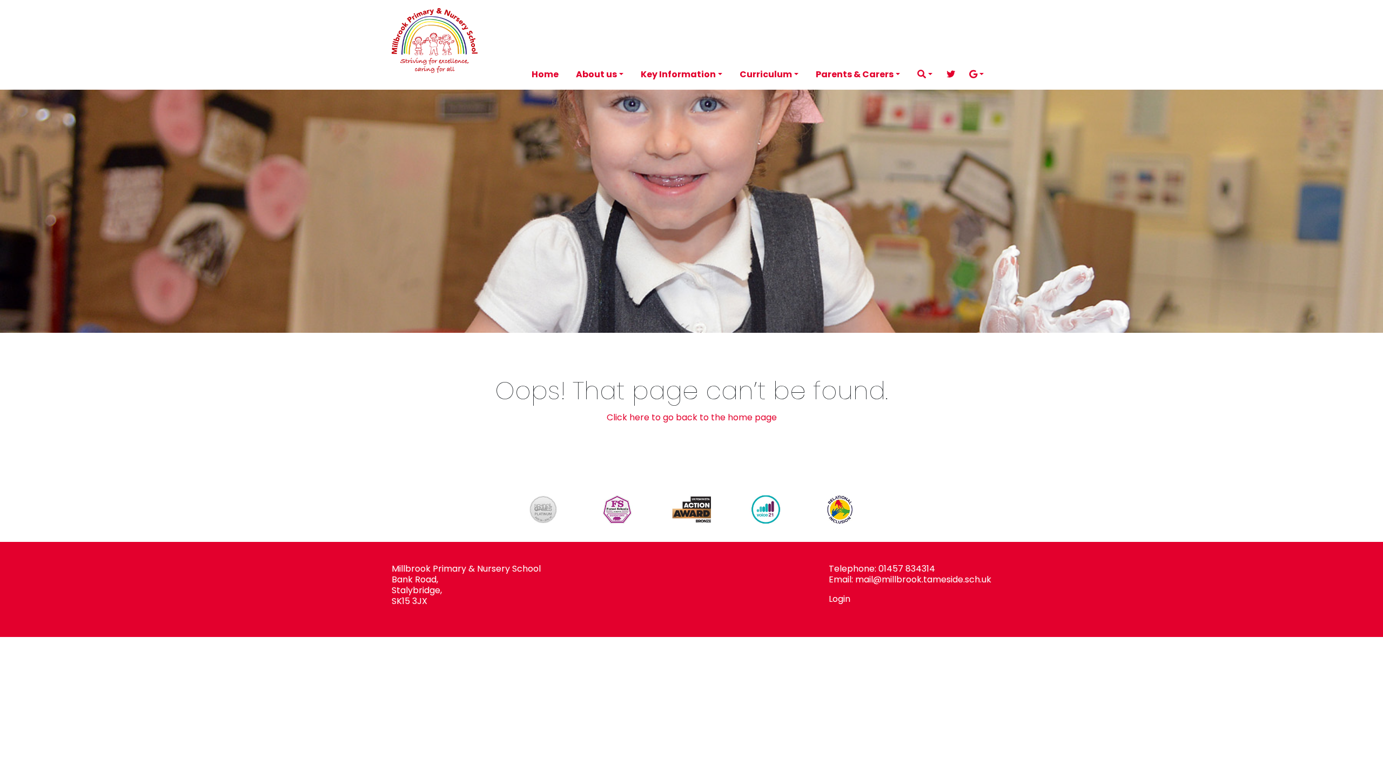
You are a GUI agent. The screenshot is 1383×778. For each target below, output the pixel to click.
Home (545, 74)
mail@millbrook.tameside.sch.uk (923, 579)
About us (596, 74)
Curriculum (766, 74)
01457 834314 (906, 568)
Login (839, 599)
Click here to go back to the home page (692, 417)
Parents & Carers (855, 74)
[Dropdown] (925, 74)
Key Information (678, 74)
